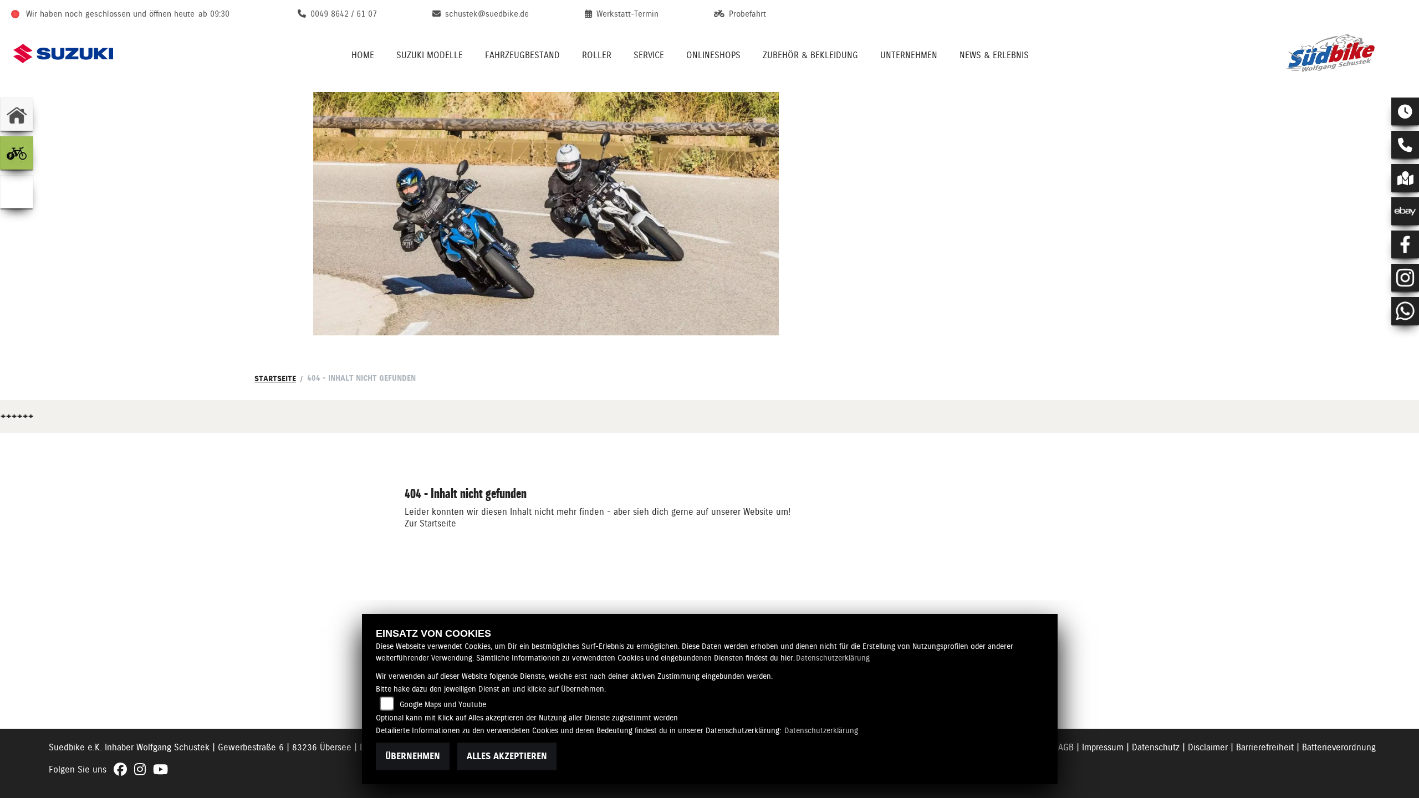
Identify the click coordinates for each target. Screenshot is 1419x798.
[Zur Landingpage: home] (16, 114)
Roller (596, 55)
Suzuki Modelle (429, 55)
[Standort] (1405, 178)
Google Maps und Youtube (443, 704)
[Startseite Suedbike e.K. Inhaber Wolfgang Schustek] (1345, 53)
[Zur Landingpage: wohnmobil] (16, 191)
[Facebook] (1405, 244)
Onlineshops (713, 55)
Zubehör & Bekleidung (810, 55)
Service (649, 55)
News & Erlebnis (994, 55)
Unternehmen (908, 55)
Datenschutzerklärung (833, 657)
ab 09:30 (213, 14)
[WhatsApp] (1405, 311)
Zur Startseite (430, 523)
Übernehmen (412, 756)
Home (362, 55)
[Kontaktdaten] (1405, 144)
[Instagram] (1405, 277)
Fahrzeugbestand (522, 55)
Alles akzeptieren (507, 756)
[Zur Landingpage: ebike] (16, 153)
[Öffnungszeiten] (1405, 111)
